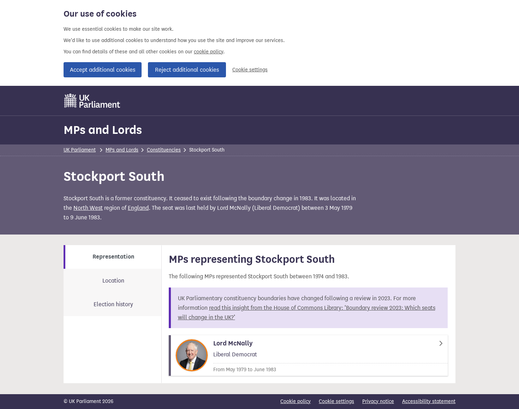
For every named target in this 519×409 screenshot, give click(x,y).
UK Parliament (80, 150)
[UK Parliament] (92, 100)
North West (88, 207)
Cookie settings (250, 70)
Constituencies (164, 150)
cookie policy (208, 52)
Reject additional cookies (187, 69)
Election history (113, 304)
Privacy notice (378, 401)
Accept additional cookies (102, 69)
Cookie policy (295, 401)
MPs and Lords (103, 130)
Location (113, 280)
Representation (113, 256)
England (138, 207)
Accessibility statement (428, 401)
